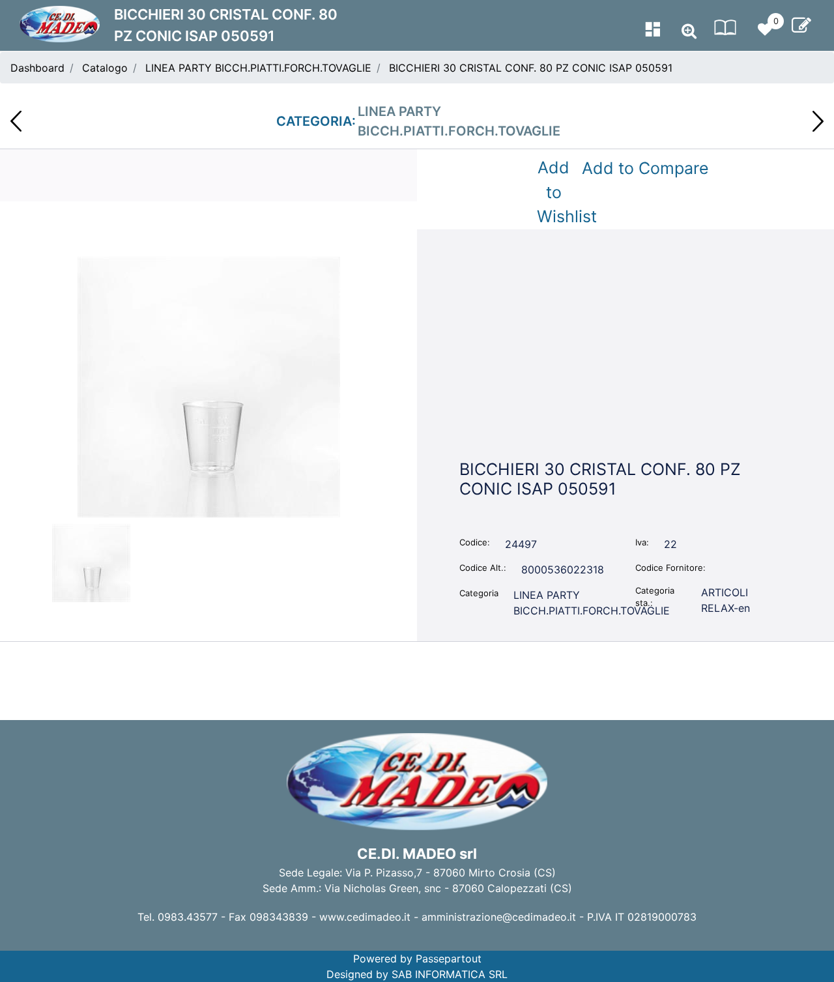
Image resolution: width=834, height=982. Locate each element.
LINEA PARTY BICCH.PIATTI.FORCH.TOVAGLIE (258, 67)
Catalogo (105, 67)
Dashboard (37, 67)
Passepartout (449, 958)
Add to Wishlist (556, 192)
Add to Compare (645, 168)
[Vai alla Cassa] (801, 25)
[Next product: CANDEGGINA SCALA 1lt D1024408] (818, 121)
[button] (209, 385)
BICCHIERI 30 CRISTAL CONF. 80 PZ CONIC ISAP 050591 (530, 67)
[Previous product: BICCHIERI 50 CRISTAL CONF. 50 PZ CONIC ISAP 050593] (16, 121)
